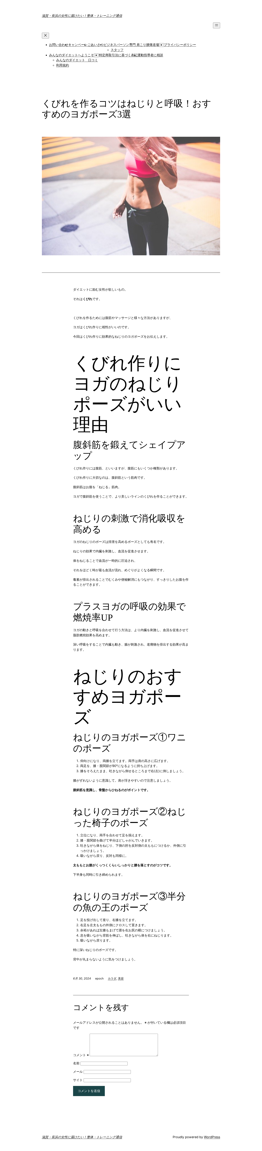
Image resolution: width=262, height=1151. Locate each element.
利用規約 (62, 65)
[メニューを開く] (216, 25)
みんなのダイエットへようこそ (71, 55)
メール (78, 1071)
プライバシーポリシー (180, 45)
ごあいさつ (96, 45)
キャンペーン (78, 45)
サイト (78, 1080)
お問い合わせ (58, 45)
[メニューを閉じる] (45, 36)
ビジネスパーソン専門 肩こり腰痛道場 (131, 45)
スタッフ (117, 50)
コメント (81, 1055)
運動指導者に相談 (150, 55)
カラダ (112, 978)
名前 (76, 1063)
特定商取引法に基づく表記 (118, 55)
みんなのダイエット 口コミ (77, 60)
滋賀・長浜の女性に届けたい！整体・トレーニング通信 (82, 15)
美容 (121, 978)
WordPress (212, 1137)
